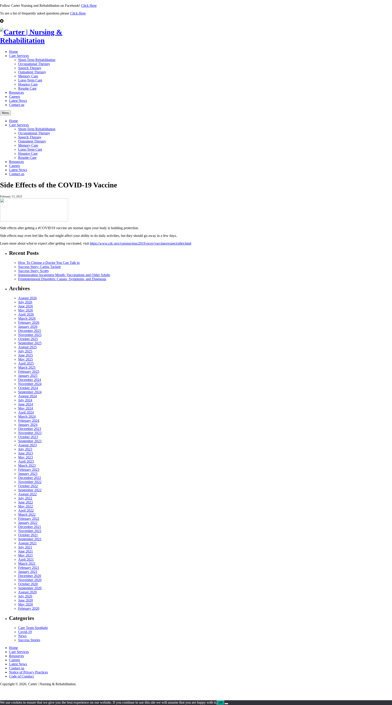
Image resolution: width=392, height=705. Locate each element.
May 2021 (25, 555)
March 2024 (27, 416)
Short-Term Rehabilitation (36, 60)
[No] (226, 703)
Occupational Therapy (34, 64)
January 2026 (27, 327)
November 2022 (30, 482)
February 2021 (28, 568)
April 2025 (26, 363)
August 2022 (27, 494)
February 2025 (28, 371)
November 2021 (30, 531)
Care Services (19, 56)
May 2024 (25, 408)
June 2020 (25, 600)
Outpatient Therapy (32, 72)
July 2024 (25, 400)
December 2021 (29, 527)
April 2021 (26, 559)
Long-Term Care (30, 80)
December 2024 (29, 380)
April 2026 (26, 314)
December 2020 (29, 576)
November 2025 (30, 335)
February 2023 (28, 470)
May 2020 (25, 604)
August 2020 (27, 592)
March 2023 (27, 465)
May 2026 (25, 310)
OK (220, 702)
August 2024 (27, 396)
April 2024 (26, 412)
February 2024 (28, 421)
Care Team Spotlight (33, 628)
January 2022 (27, 523)
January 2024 (27, 425)
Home (13, 52)
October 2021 (28, 535)
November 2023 (30, 433)
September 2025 (30, 343)
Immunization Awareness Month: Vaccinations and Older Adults (64, 275)
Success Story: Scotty (33, 271)
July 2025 (25, 351)
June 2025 (25, 355)
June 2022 (25, 502)
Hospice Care (28, 84)
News (22, 636)
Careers (14, 96)
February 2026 (28, 322)
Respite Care (27, 88)
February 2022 (28, 519)
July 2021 (25, 547)
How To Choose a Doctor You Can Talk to (49, 263)
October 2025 (28, 339)
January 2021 (27, 572)
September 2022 (30, 490)
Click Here (89, 5)
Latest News (18, 101)
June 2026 (25, 306)
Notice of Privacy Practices (28, 672)
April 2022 (26, 510)
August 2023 (27, 445)
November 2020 (30, 580)
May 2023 (25, 457)
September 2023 (30, 441)
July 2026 (25, 302)
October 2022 (28, 486)
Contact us (16, 105)
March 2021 (27, 563)
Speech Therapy (30, 68)
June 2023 (25, 453)
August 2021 (27, 543)
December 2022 (29, 478)
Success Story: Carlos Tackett (39, 267)
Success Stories (29, 640)
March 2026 (27, 318)
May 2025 (25, 359)
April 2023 (26, 461)
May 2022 (25, 506)
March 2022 (27, 514)
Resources (16, 92)
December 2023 (29, 429)
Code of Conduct (21, 676)
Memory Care (28, 76)
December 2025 (29, 331)
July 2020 (25, 596)
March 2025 (27, 367)
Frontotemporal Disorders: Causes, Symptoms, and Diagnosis (62, 279)
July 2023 (25, 449)
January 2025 (27, 376)
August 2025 (27, 347)
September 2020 (30, 588)
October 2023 (28, 437)
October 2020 (28, 584)
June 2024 (25, 404)
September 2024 (30, 392)
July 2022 (25, 498)
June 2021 (25, 551)
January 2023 (27, 474)
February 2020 (28, 608)
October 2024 (28, 388)
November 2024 (30, 384)
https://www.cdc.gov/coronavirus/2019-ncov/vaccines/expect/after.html (140, 243)
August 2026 (27, 298)
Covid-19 (25, 632)
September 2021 (30, 539)
